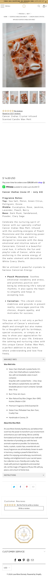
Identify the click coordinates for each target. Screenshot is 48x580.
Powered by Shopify (34, 574)
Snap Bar (19, 131)
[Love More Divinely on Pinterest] (24, 560)
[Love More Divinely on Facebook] (15, 560)
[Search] (39, 6)
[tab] (24, 359)
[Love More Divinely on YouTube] (19, 560)
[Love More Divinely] (24, 6)
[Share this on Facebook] (20, 486)
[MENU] (1, 6)
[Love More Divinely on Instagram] (28, 560)
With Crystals (9, 142)
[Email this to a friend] (33, 486)
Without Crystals (26, 142)
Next (28, 14)
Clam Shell (8, 131)
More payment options (24, 173)
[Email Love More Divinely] (32, 560)
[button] (8, 110)
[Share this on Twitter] (14, 486)
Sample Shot (32, 131)
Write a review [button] (24, 508)
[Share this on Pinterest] (27, 486)
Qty (3, 149)
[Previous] (4, 55)
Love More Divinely (19, 574)
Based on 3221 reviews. (11, 113)
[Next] (44, 55)
